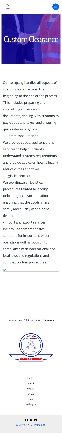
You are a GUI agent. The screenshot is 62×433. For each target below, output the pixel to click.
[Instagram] (31, 420)
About (31, 383)
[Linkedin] (35, 420)
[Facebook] (26, 420)
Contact (31, 378)
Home (31, 399)
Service (31, 394)
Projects (31, 389)
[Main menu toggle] (55, 6)
